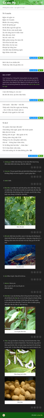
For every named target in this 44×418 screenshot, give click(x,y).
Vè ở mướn (7, 13)
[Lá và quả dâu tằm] (20, 318)
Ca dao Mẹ (17, 2)
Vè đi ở (5, 123)
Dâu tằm (7, 296)
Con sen (7, 171)
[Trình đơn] (41, 2)
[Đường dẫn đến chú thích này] (32, 167)
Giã (6, 276)
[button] (36, 2)
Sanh (6, 180)
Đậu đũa (7, 188)
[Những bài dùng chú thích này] (34, 167)
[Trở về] (40, 167)
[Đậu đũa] (20, 211)
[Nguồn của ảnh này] (22, 227)
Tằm (6, 341)
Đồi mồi (7, 236)
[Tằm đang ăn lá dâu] (20, 361)
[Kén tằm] (20, 389)
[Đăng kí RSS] (4, 415)
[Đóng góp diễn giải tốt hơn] (37, 167)
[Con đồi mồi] (20, 255)
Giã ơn (7, 283)
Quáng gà (8, 162)
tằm (16, 298)
